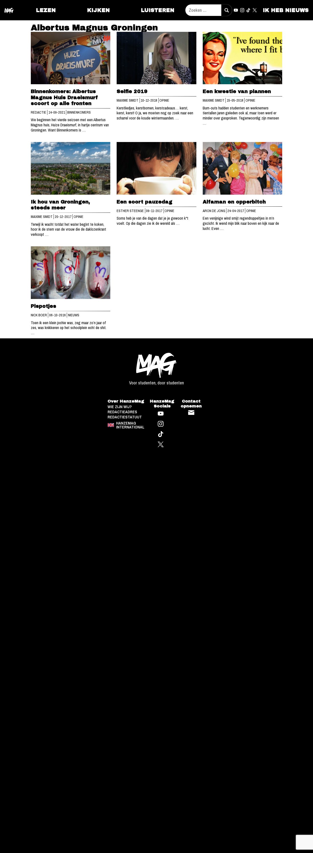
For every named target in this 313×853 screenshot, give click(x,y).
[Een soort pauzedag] (156, 168)
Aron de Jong (214, 210)
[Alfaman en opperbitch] (242, 168)
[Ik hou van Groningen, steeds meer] (71, 168)
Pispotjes (43, 306)
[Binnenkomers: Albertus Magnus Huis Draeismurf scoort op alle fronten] (71, 58)
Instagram (242, 10)
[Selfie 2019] (156, 58)
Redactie (39, 112)
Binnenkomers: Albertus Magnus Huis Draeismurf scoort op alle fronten (64, 97)
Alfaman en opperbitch (234, 201)
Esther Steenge (131, 210)
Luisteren (157, 10)
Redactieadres (122, 412)
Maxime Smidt (128, 100)
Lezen (46, 10)
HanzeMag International (130, 425)
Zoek (226, 10)
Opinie (164, 100)
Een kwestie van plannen (237, 91)
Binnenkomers (79, 112)
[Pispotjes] (71, 272)
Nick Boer (39, 315)
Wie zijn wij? (120, 407)
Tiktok (248, 10)
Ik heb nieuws (286, 10)
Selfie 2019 (132, 91)
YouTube (236, 10)
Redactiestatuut (125, 417)
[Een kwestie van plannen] (242, 58)
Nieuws (73, 315)
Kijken (98, 10)
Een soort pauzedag (144, 201)
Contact (191, 412)
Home (9, 10)
